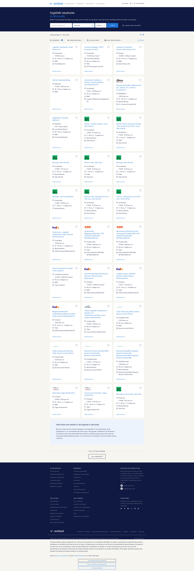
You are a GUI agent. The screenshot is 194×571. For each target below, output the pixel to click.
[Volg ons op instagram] (135, 508)
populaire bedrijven (56, 483)
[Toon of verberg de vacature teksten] (142, 35)
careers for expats (56, 486)
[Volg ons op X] (132, 508)
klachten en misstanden (81, 516)
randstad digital (55, 480)
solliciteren (53, 510)
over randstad (100, 3)
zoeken (112, 25)
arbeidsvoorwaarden (57, 513)
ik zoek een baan (69, 3)
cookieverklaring (79, 555)
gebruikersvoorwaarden (100, 531)
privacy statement (62, 555)
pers (75, 513)
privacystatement (115, 531)
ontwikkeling (54, 501)
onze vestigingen (79, 510)
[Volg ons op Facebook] (125, 508)
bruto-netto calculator (57, 522)
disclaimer (133, 531)
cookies (125, 531)
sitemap (141, 531)
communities (54, 504)
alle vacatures (54, 471)
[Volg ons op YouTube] (128, 508)
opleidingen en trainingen (58, 507)
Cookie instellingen (97, 568)
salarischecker (54, 519)
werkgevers (80, 3)
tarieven (76, 486)
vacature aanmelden (80, 471)
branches (77, 480)
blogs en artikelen (56, 516)
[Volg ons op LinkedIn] (121, 508)
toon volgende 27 (97, 456)
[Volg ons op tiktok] (139, 508)
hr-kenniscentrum (79, 483)
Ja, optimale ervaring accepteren (97, 560)
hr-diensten (77, 477)
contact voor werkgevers (82, 507)
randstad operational (57, 474)
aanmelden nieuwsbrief (81, 492)
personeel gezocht (80, 489)
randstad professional (57, 477)
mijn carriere (54, 498)
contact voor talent (80, 504)
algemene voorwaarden (81, 474)
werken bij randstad (83, 531)
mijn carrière (89, 3)
